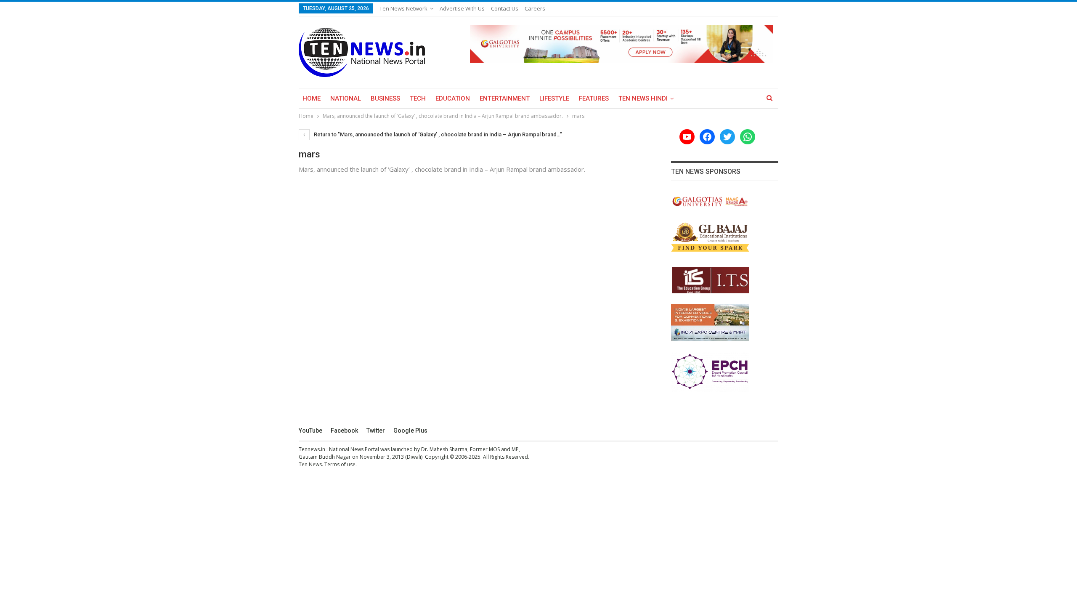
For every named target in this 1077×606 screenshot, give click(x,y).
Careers (535, 8)
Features (594, 98)
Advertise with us (462, 8)
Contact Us (504, 8)
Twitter (375, 430)
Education (452, 98)
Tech (418, 98)
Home (311, 98)
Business (385, 98)
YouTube (310, 430)
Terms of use (339, 464)
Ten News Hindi (643, 98)
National (345, 98)
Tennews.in (312, 449)
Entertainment (505, 98)
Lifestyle (554, 98)
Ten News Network (403, 8)
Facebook (344, 430)
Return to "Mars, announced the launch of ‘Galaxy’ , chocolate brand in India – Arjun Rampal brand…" (437, 134)
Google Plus (410, 430)
